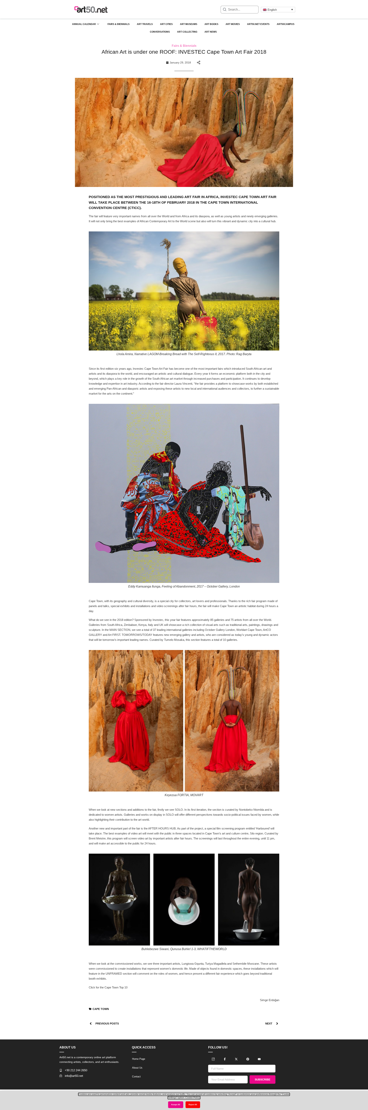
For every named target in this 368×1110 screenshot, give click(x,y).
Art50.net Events (258, 24)
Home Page (138, 1058)
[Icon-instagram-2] (213, 1059)
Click (92, 987)
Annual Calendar (84, 24)
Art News (211, 31)
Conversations (160, 31)
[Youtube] (259, 1059)
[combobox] (240, 9)
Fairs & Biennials (119, 24)
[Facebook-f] (224, 1059)
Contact (136, 1076)
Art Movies (233, 24)
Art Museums (188, 24)
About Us (137, 1067)
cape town (101, 1008)
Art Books (211, 24)
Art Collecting (187, 31)
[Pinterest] (247, 1059)
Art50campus (285, 24)
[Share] (198, 62)
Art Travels (145, 24)
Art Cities (166, 24)
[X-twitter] (236, 1059)
